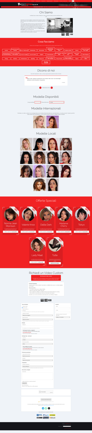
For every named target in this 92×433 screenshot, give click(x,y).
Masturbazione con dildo (59, 54)
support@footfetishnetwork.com (49, 405)
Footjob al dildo (68, 50)
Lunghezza (24, 337)
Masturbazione (50, 54)
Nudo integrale (86, 54)
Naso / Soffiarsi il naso (68, 54)
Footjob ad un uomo (59, 50)
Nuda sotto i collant (76, 54)
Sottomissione (24, 58)
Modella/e (24, 324)
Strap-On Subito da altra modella (68, 58)
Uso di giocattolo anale (85, 58)
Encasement (41, 50)
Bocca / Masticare (24, 50)
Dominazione (32, 50)
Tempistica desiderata (25, 364)
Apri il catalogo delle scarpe (27, 348)
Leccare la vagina (24, 54)
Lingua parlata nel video (26, 354)
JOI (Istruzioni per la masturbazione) (6, 54)
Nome (57, 306)
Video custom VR (25, 309)
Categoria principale (25, 313)
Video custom (25, 307)
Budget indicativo (25, 317)
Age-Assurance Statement (67, 428)
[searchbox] (22, 326)
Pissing (6, 58)
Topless (76, 58)
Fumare (76, 50)
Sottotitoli (23, 358)
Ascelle (6, 50)
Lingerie (41, 54)
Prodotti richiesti (24, 306)
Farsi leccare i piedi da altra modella (50, 49)
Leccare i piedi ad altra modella (15, 54)
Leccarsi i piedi (33, 54)
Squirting (33, 58)
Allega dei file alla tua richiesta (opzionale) (29, 381)
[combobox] (37, 327)
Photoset (24, 310)
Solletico (15, 58)
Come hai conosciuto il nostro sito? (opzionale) (61, 315)
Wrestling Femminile (46, 62)
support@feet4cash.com (68, 423)
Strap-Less (41, 58)
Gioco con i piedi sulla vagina (85, 50)
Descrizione (24, 371)
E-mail (57, 310)
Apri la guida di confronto (27, 332)
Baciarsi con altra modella (15, 50)
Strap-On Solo (59, 58)
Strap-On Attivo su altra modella (50, 58)
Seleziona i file (24, 383)
